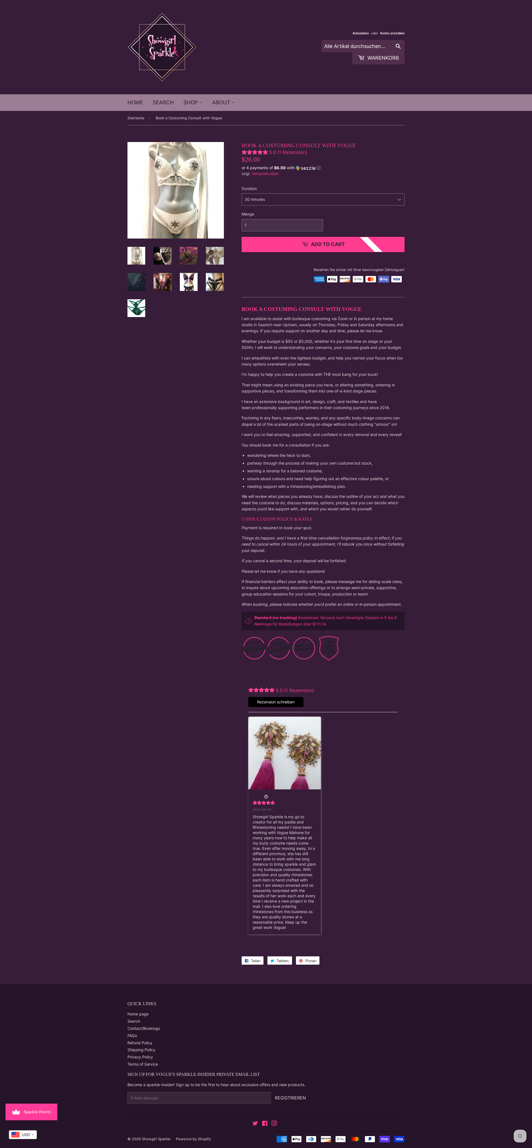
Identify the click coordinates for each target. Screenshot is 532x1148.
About (222, 102)
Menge (248, 214)
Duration (249, 188)
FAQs (132, 1035)
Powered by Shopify (193, 1139)
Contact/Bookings (143, 1028)
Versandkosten (265, 173)
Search (163, 102)
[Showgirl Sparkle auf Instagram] (274, 1124)
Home (135, 102)
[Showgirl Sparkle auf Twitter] (255, 1124)
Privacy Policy (140, 1057)
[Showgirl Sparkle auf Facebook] (265, 1124)
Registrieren (290, 1098)
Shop (191, 102)
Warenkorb (382, 58)
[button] (323, 168)
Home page (138, 1014)
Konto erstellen (392, 33)
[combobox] (23, 1134)
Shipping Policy (141, 1049)
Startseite (135, 118)
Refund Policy (139, 1042)
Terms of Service (142, 1064)
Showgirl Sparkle (156, 1139)
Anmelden (360, 33)
